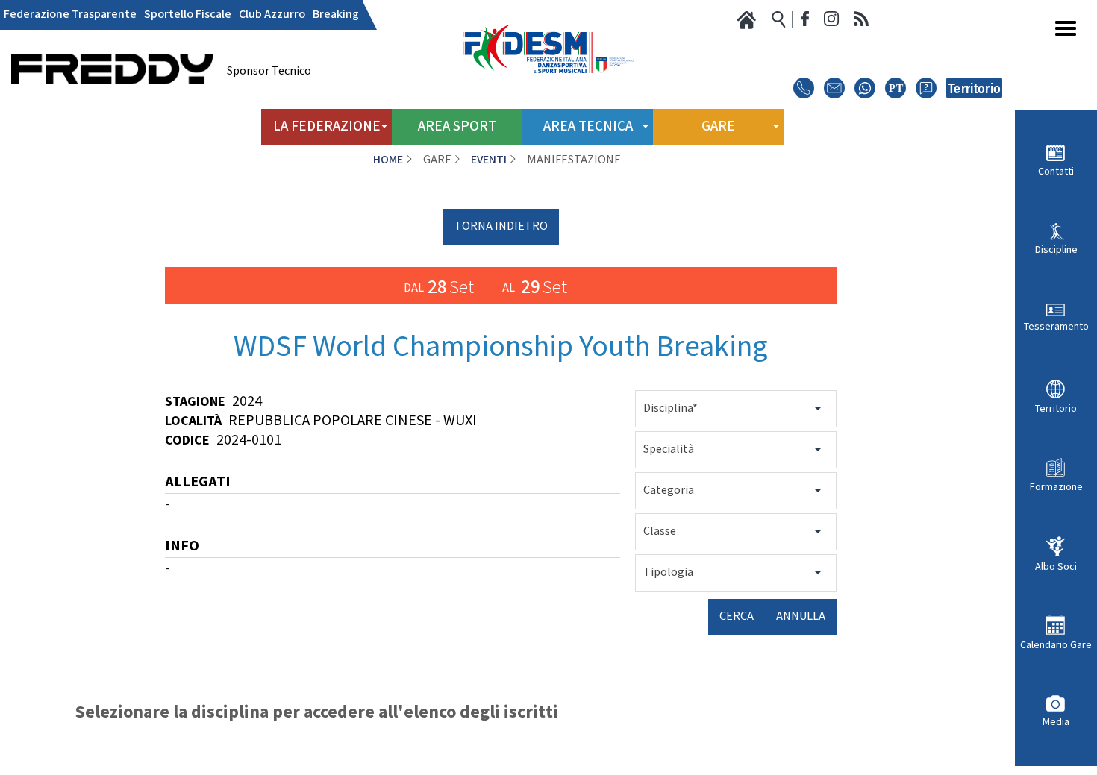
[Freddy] (112, 105)
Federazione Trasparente (70, 15)
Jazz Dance (399, 767)
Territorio (1056, 408)
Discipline (1056, 249)
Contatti (1056, 171)
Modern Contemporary (398, 752)
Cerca (736, 616)
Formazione (1056, 486)
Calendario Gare (1056, 644)
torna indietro (501, 226)
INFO (182, 547)
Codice (187, 440)
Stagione (195, 401)
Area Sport (457, 126)
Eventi (489, 160)
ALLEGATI (198, 483)
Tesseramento (1056, 326)
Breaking (336, 15)
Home (388, 160)
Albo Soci (1056, 566)
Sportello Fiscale (187, 15)
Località (193, 421)
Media (1056, 721)
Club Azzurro (272, 15)
